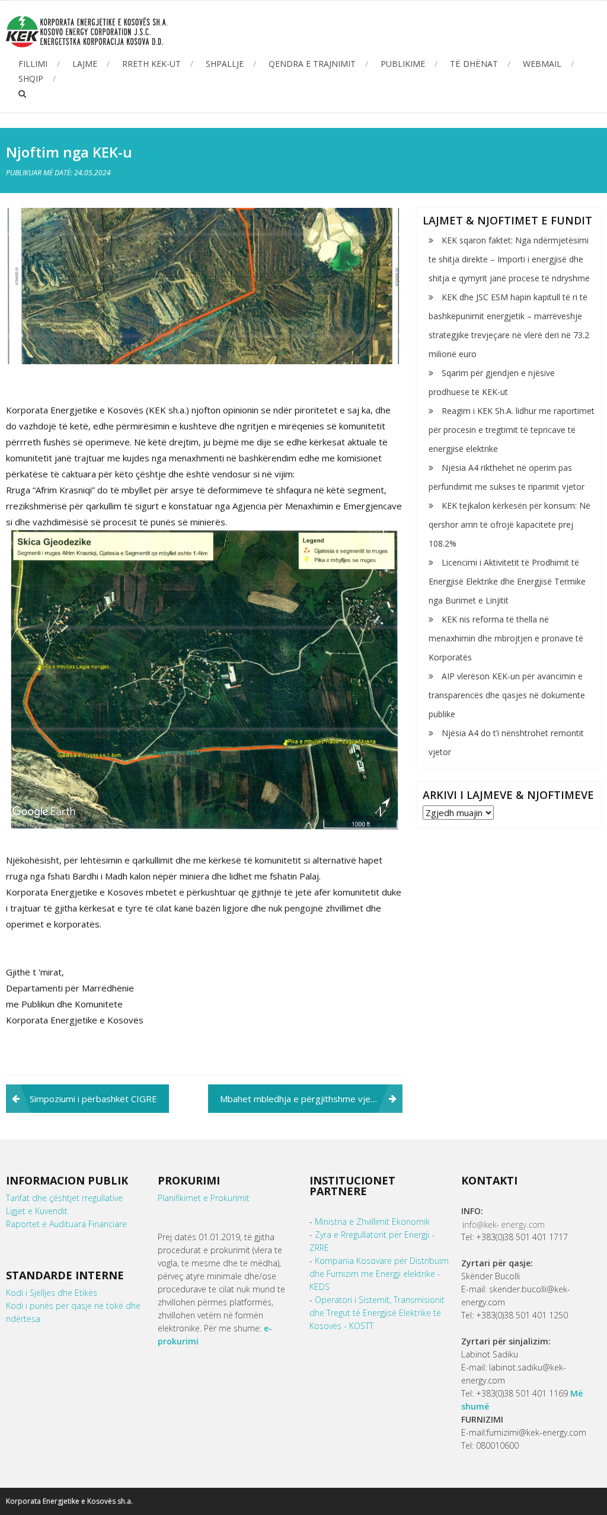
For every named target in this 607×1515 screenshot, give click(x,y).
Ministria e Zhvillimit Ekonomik (372, 1221)
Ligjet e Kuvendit (37, 1211)
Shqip (30, 78)
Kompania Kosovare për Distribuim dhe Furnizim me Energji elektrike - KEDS (379, 1273)
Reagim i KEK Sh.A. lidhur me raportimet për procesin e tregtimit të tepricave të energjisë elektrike (512, 429)
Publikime (403, 63)
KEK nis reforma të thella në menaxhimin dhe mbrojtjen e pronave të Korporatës (506, 638)
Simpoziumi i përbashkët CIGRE (93, 1099)
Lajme (84, 63)
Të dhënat (474, 63)
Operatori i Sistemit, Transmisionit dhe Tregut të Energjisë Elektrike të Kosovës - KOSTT (377, 1312)
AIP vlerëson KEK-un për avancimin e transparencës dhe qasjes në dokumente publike (507, 695)
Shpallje (225, 63)
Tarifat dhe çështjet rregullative (64, 1197)
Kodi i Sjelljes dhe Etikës (51, 1292)
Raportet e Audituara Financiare (66, 1224)
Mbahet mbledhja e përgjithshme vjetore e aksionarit (311, 1099)
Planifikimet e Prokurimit (204, 1197)
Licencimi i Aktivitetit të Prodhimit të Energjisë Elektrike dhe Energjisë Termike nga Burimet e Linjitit (507, 581)
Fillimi (32, 63)
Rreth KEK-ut (151, 63)
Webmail (542, 63)
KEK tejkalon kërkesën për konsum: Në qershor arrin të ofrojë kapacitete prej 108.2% (509, 524)
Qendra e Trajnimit (312, 63)
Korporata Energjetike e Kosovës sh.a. (69, 1501)
